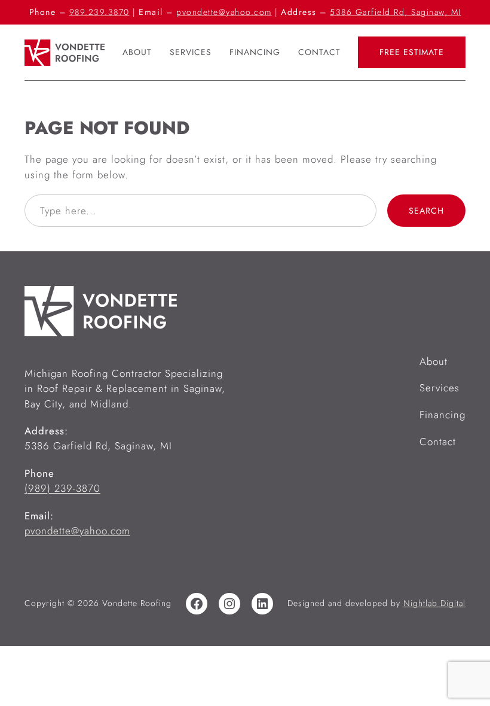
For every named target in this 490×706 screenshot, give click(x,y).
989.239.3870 (99, 12)
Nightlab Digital (434, 603)
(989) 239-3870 (62, 488)
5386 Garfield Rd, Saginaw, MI (395, 12)
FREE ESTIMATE (411, 52)
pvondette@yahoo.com (224, 12)
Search (426, 211)
